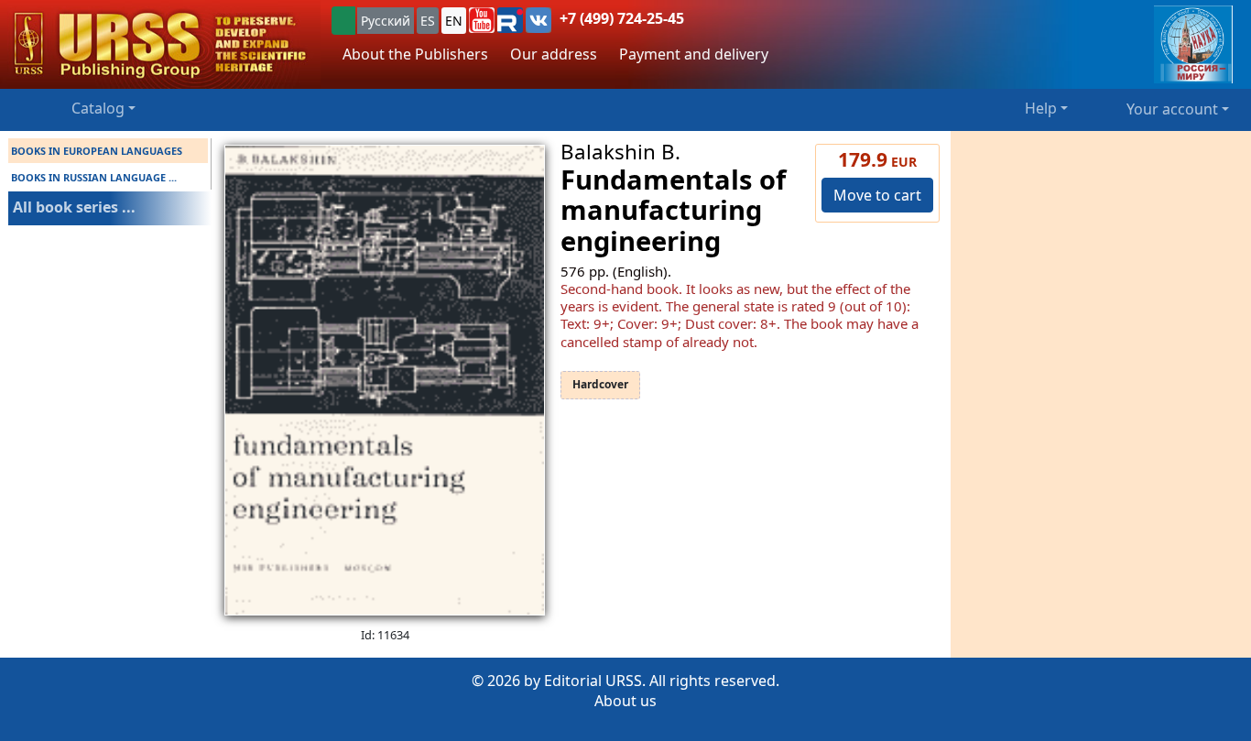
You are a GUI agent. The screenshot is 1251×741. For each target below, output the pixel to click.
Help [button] (1041, 108)
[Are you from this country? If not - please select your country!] (343, 20)
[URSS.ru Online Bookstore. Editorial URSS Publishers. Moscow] (160, 44)
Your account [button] (1172, 109)
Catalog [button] (98, 108)
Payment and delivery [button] (693, 54)
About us (625, 701)
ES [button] (427, 20)
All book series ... (74, 207)
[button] (482, 20)
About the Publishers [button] (415, 54)
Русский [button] (385, 20)
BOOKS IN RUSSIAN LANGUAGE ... (94, 177)
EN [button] (453, 20)
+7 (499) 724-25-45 (622, 18)
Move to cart (877, 195)
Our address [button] (553, 54)
